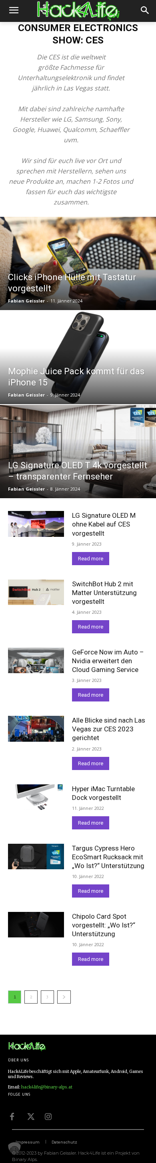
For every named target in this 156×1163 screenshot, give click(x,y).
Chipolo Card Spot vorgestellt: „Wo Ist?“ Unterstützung (103, 925)
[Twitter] (30, 1116)
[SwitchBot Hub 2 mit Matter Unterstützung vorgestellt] (36, 592)
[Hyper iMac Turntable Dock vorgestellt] (36, 797)
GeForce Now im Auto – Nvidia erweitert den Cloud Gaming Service (108, 661)
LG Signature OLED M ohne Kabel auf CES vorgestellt (104, 524)
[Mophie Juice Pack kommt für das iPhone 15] (78, 357)
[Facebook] (12, 1116)
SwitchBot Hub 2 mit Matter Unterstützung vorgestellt (104, 592)
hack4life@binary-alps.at (46, 1087)
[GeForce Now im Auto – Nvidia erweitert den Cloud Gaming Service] (36, 660)
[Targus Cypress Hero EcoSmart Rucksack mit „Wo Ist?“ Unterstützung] (36, 856)
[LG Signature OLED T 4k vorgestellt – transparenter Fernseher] (78, 451)
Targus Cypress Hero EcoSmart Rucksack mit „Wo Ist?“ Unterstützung (108, 857)
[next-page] (64, 997)
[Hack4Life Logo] (78, 11)
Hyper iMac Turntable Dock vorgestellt (103, 793)
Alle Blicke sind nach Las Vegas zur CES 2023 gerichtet (108, 729)
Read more (90, 559)
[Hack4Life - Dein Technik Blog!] (27, 1046)
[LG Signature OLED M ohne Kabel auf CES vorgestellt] (36, 523)
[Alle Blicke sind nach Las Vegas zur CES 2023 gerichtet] (36, 728)
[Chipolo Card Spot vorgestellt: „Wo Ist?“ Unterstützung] (36, 924)
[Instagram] (48, 1116)
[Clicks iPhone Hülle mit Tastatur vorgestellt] (78, 263)
